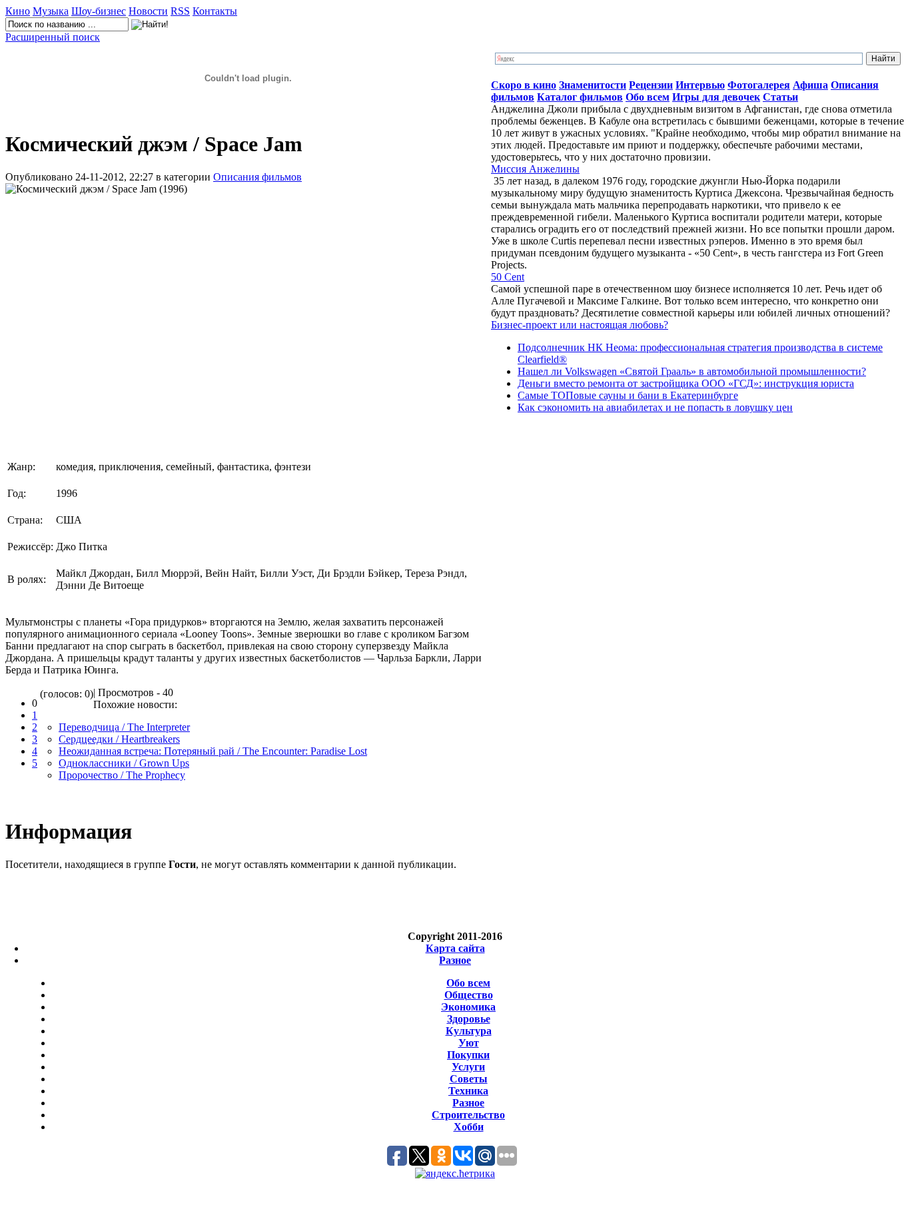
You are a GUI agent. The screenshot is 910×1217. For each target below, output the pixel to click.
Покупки (468, 1054)
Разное (455, 960)
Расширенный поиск (52, 37)
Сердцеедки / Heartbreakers (119, 739)
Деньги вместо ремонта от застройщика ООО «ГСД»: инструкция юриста (686, 383)
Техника (468, 1090)
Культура (469, 1030)
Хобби (469, 1126)
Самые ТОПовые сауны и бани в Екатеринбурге (628, 395)
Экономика (468, 1007)
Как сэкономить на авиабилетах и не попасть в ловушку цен (655, 407)
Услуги (468, 1066)
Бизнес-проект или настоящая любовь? (579, 324)
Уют (468, 1042)
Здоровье (468, 1018)
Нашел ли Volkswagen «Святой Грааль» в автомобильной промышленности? (692, 371)
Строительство (468, 1114)
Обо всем (468, 983)
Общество (468, 995)
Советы (469, 1078)
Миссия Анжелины (535, 169)
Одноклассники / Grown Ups (124, 763)
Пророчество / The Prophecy (122, 775)
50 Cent (507, 276)
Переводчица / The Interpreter (124, 727)
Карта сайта (455, 948)
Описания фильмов (257, 177)
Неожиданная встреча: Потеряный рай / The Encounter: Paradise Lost (213, 751)
